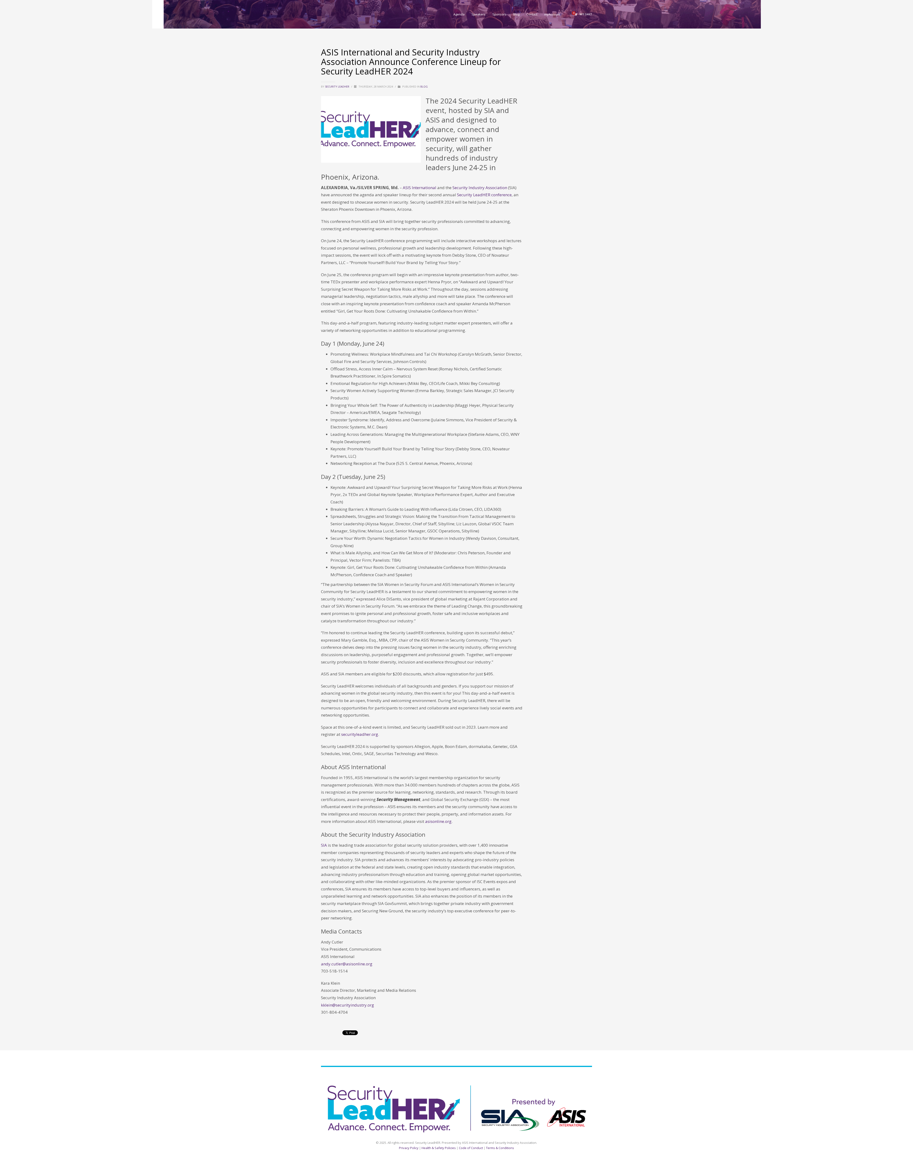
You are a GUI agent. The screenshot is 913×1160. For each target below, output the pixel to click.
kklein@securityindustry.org (347, 1005)
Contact (565, 1077)
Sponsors (535, 1077)
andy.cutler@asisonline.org (346, 964)
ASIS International (419, 187)
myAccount (584, 1077)
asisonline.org (438, 821)
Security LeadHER (337, 86)
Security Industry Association (479, 187)
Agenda (499, 1077)
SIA (324, 845)
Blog (424, 86)
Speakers (516, 1077)
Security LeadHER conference (484, 194)
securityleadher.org (359, 734)
